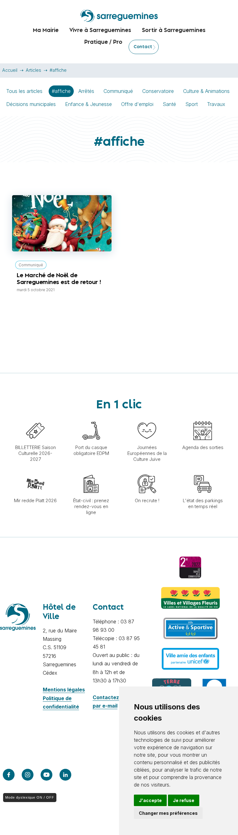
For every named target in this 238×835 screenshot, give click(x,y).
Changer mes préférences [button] (168, 813)
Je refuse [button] (183, 800)
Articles (33, 70)
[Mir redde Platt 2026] (35, 471)
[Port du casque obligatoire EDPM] (91, 418)
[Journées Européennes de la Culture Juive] (147, 418)
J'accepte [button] (150, 800)
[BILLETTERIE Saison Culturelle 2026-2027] (35, 418)
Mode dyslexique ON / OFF (29, 797)
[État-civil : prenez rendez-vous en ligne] (91, 471)
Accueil (9, 70)
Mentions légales (64, 689)
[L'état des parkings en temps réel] (203, 471)
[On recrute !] (147, 471)
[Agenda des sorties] (203, 418)
